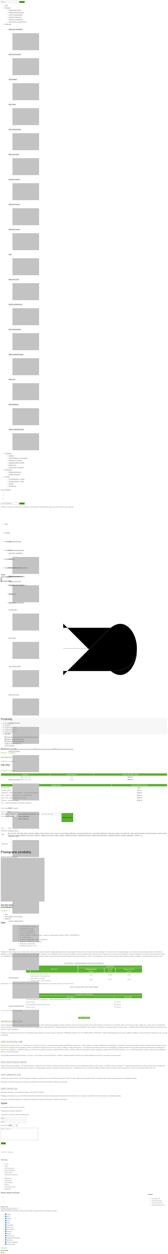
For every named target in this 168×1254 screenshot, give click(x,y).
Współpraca (12, 486)
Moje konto (8, 1180)
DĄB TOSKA (12, 104)
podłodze (37, 835)
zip (141, 835)
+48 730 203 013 (157, 1203)
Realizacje (8, 24)
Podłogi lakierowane (15, 10)
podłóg (56, 835)
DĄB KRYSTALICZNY (15, 54)
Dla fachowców (9, 1168)
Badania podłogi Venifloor (16, 463)
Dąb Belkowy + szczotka (9, 748)
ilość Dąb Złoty (46, 814)
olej (121, 833)
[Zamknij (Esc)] (1, 1250)
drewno (47, 833)
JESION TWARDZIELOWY (16, 429)
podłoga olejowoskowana (99, 835)
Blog (6, 1166)
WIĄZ (10, 254)
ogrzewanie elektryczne (84, 833)
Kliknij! (95, 987)
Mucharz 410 (156, 1198)
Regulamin (8, 1178)
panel (132, 833)
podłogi (123, 835)
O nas (7, 1164)
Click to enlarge (9, 745)
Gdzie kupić (8, 1172)
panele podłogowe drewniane (24, 835)
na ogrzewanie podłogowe (68, 833)
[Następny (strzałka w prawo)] (3, 1252)
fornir (52, 833)
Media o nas (12, 465)
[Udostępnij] (3, 1250)
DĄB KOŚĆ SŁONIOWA (15, 29)
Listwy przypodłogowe (16, 15)
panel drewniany (140, 833)
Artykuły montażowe (15, 17)
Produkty (7, 8)
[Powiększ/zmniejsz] (7, 1250)
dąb (9, 833)
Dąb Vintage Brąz (6, 757)
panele (160, 833)
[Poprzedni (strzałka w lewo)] (1, 1252)
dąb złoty (14, 833)
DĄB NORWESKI (13, 404)
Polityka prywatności (11, 1174)
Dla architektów (9, 1170)
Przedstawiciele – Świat (16, 481)
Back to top (4, 1206)
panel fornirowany (151, 833)
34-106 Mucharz (157, 1200)
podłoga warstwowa (114, 835)
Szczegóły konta (10, 1186)
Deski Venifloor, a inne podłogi (18, 458)
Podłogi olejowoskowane (16, 12)
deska (42, 833)
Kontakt (7, 477)
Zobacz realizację (84, 1017)
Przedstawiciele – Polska (16, 479)
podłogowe (130, 835)
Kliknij (21, 1010)
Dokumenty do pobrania (16, 467)
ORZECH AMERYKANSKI (16, 354)
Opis (6, 914)
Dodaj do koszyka (67, 817)
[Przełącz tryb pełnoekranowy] (5, 1250)
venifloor (137, 835)
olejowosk (126, 833)
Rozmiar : (4, 812)
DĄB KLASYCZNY (14, 154)
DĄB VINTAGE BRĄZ (15, 129)
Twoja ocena (5, 1125)
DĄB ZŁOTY (12, 379)
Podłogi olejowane (14, 474)
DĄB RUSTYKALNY (14, 179)
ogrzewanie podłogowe (100, 833)
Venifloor (11, 456)
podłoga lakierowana (84, 835)
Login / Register (6, 490)
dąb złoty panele (22, 833)
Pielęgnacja (8, 470)
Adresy (7, 1184)
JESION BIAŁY (13, 79)
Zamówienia (8, 1182)
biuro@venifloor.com (158, 1205)
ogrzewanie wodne (114, 833)
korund (56, 833)
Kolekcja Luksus (10, 731)
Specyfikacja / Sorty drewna (17, 22)
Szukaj (22, 2)
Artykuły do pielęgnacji (16, 19)
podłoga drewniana (71, 835)
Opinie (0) (8, 918)
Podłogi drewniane (10, 727)
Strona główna (9, 723)
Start (6, 5)
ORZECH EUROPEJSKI (15, 304)
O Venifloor (8, 453)
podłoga (61, 835)
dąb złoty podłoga (34, 833)
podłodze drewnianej (47, 835)
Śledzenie (8, 1189)
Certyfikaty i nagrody (15, 460)
